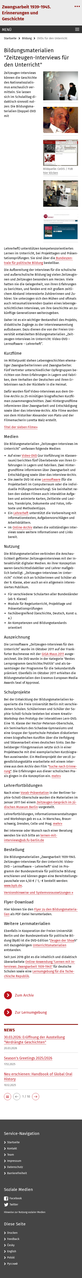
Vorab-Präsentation (34, 793)
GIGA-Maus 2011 (53, 654)
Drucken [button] (12, 1233)
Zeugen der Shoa (62, 940)
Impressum (14, 1161)
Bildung (27, 38)
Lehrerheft (20, 513)
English (11, 1251)
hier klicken (50, 173)
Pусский (12, 1263)
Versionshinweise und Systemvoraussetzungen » (38, 892)
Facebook (16, 1198)
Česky (11, 1245)
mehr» (56, 776)
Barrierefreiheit (17, 1173)
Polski (11, 1257)
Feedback (13, 1239)
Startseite (10, 38)
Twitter (14, 1204)
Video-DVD (29, 455)
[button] (7, 1097)
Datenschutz (15, 1167)
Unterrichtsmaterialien (49, 945)
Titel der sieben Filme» (21, 427)
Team (10, 1154)
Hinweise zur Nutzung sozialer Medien (24, 1212)
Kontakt (12, 1148)
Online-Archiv (22, 527)
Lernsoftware (51, 479)
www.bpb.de (13, 885)
